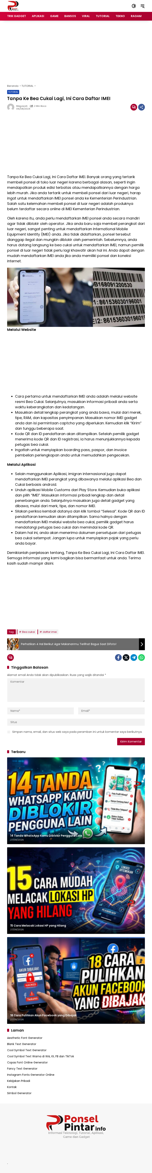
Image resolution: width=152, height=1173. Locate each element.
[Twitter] (126, 657)
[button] (133, 6)
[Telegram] (133, 657)
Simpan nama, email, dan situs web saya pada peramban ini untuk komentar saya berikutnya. (77, 732)
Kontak (12, 1087)
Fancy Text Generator (22, 1069)
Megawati (22, 106)
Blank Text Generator (21, 1044)
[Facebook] (118, 657)
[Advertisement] (76, 52)
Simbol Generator (19, 1093)
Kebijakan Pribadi (18, 1081)
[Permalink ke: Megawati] (11, 107)
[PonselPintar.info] (13, 6)
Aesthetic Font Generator (24, 1038)
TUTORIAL (13, 92)
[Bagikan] (141, 107)
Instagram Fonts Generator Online (30, 1075)
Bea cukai (28, 632)
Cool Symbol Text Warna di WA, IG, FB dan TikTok (40, 1056)
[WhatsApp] (141, 657)
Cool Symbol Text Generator (27, 1050)
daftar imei (50, 632)
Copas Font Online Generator (27, 1062)
